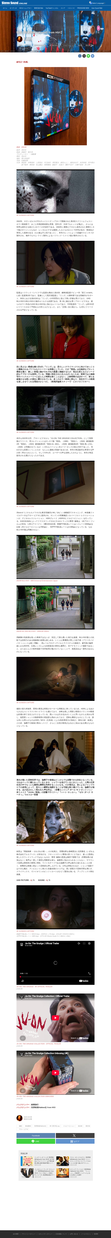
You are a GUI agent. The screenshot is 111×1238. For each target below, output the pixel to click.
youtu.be (19, 989)
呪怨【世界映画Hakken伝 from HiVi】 (39, 32)
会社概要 (16, 1234)
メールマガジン (86, 1234)
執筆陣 (96, 1234)
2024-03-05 (28, 38)
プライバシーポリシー (28, 1234)
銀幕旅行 (35, 1105)
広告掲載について (61, 1234)
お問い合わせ (74, 1234)
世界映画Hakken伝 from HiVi (43, 1107)
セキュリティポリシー (45, 1234)
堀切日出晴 (28, 40)
